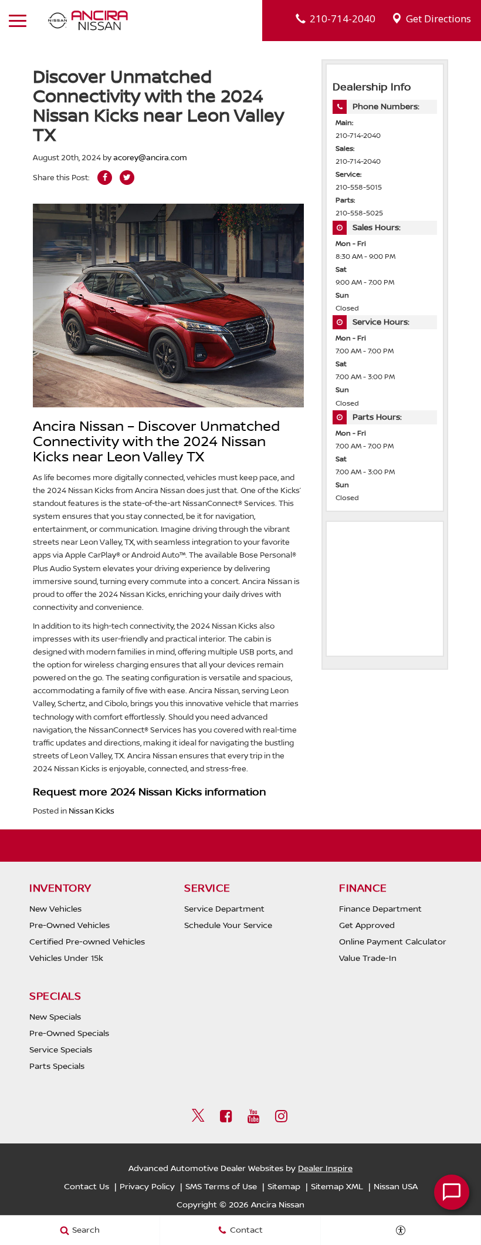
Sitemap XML (337, 1187)
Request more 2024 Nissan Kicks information (149, 792)
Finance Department (380, 909)
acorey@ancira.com (150, 158)
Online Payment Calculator (392, 942)
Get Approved (367, 925)
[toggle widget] (451, 1192)
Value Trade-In (368, 958)
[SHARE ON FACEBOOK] (104, 177)
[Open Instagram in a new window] (281, 1116)
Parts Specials (56, 1066)
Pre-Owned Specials (69, 1033)
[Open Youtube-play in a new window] (253, 1116)
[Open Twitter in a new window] (198, 1117)
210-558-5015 (359, 187)
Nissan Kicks (91, 811)
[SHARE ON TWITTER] (127, 177)
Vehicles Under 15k (66, 958)
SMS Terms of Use (221, 1187)
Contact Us (86, 1187)
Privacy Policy (147, 1187)
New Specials (55, 1017)
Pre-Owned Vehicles (69, 925)
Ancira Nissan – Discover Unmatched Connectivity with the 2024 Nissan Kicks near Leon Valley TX (156, 442)
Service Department (224, 909)
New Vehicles (55, 909)
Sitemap (283, 1187)
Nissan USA (396, 1187)
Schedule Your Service (228, 925)
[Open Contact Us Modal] (401, 1230)
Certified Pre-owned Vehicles (87, 942)
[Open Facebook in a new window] (226, 1116)
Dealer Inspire (325, 1168)
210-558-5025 (359, 213)
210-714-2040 (358, 135)
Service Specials (60, 1050)
